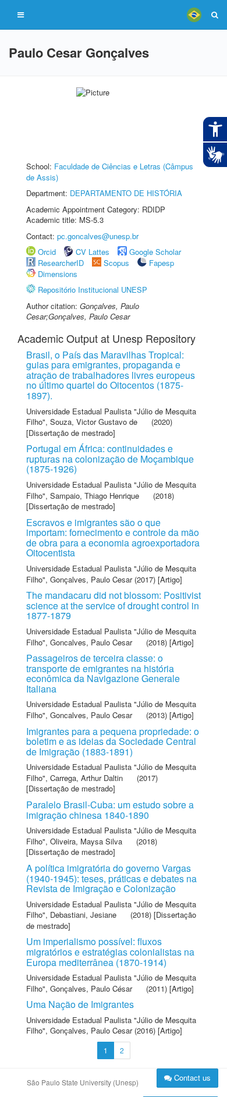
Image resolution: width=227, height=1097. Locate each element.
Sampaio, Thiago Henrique (94, 495)
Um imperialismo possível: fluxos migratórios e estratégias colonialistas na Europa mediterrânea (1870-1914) (110, 951)
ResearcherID (62, 262)
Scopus (116, 262)
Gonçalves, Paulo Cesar (91, 579)
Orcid (47, 251)
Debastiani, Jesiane (83, 914)
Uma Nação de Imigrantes (80, 1004)
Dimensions (57, 273)
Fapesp (161, 262)
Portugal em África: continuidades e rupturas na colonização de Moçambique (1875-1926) (110, 458)
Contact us (191, 1077)
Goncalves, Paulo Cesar (91, 642)
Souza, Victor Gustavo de (93, 421)
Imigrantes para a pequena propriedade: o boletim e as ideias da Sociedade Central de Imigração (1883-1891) (112, 741)
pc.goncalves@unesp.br (98, 236)
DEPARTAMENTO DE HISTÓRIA (126, 192)
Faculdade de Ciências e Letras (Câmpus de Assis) (109, 172)
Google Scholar (155, 251)
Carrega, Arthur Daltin (86, 777)
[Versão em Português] (194, 14)
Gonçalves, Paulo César (91, 988)
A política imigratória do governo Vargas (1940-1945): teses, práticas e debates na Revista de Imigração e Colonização (111, 878)
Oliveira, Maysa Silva (86, 841)
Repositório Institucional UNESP (92, 289)
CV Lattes (92, 251)
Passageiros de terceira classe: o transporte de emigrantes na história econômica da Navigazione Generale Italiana (103, 673)
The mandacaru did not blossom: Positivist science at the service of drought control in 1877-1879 (113, 605)
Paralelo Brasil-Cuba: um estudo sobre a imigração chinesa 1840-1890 (110, 810)
